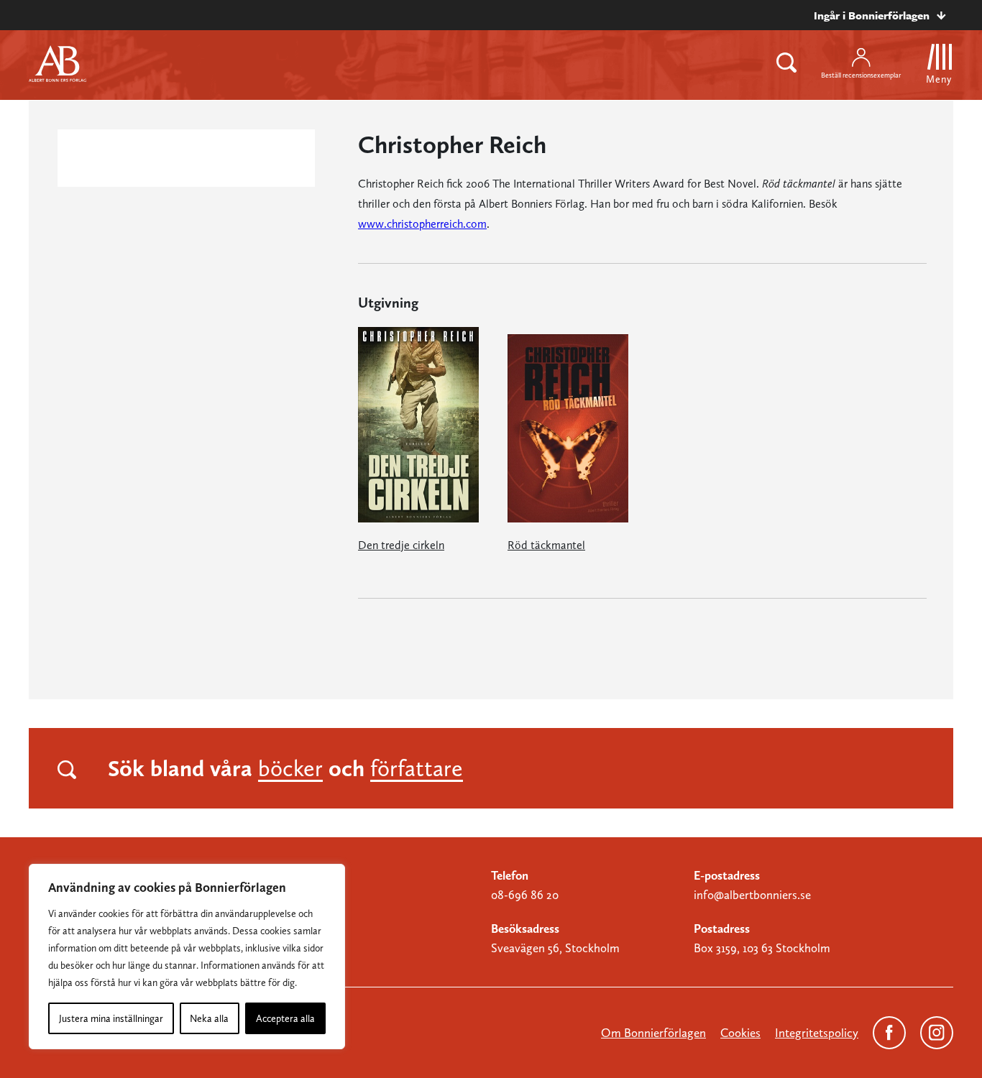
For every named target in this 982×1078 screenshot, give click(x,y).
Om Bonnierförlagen (653, 1033)
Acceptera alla (285, 1018)
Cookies (740, 1033)
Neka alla (209, 1018)
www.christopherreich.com (422, 224)
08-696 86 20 (525, 895)
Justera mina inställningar (111, 1018)
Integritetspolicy (816, 1033)
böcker (290, 768)
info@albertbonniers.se (752, 895)
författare (416, 768)
